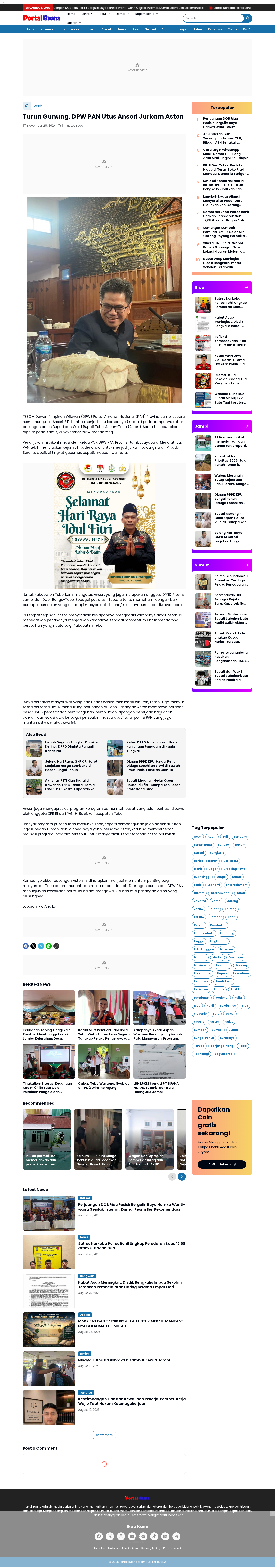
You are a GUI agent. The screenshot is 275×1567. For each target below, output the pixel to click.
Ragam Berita (144, 14)
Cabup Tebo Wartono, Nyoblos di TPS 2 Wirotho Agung (103, 1086)
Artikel (85, 1315)
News (84, 1237)
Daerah (72, 23)
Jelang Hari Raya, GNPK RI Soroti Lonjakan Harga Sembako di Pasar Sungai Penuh (71, 766)
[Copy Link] (56, 946)
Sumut (106, 29)
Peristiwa (215, 29)
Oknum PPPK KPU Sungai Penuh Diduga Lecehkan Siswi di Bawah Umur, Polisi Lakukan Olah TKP (153, 766)
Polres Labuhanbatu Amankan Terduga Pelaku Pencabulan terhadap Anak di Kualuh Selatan (231, 580)
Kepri (183, 29)
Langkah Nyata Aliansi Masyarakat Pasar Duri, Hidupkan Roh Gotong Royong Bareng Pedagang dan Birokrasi (224, 201)
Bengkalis (87, 1276)
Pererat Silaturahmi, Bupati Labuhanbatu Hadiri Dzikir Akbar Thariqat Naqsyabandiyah (231, 618)
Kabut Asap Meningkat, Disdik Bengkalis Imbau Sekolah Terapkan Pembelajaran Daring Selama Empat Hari (130, 1284)
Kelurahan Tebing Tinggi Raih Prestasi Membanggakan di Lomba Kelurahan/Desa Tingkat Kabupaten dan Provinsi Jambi (46, 1034)
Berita (86, 14)
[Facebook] (26, 946)
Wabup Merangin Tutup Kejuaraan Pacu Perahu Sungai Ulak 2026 (230, 480)
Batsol (85, 1198)
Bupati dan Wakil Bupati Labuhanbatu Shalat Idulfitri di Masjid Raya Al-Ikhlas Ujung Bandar (231, 676)
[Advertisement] (137, 67)
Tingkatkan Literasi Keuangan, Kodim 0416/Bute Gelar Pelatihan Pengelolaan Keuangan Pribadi (48, 1088)
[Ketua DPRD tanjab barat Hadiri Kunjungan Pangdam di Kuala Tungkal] (115, 748)
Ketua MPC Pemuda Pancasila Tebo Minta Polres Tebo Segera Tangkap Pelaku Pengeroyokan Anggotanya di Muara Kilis (104, 1034)
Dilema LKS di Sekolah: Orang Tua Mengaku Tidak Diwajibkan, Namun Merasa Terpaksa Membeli (230, 379)
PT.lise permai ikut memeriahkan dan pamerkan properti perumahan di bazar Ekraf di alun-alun (43, 1160)
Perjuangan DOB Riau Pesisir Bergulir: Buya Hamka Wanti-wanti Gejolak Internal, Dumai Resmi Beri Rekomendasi (131, 1207)
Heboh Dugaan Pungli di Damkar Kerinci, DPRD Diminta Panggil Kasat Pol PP (71, 746)
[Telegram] (41, 946)
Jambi (120, 14)
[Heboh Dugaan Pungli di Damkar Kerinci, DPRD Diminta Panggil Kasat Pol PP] (34, 748)
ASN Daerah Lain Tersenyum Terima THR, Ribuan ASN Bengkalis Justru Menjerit (222, 138)
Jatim (197, 29)
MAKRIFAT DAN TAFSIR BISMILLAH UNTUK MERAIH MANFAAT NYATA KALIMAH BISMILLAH (130, 1323)
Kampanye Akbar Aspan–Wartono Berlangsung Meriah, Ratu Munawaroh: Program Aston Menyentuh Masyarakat (158, 1034)
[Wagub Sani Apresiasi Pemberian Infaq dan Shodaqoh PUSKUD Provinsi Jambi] (149, 1139)
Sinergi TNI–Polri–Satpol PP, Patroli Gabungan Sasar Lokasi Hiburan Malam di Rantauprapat (225, 247)
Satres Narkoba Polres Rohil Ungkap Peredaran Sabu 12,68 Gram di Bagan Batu (202, 8)
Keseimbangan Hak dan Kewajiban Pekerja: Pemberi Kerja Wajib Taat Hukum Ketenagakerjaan (132, 1401)
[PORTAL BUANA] (42, 18)
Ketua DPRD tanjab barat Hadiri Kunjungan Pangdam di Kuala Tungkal (152, 746)
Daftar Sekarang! (222, 1164)
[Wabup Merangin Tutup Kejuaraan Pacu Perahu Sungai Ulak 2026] (203, 482)
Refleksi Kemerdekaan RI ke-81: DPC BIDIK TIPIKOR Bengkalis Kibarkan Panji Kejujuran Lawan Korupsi (223, 185)
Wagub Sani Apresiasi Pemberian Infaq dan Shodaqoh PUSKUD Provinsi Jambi (146, 1160)
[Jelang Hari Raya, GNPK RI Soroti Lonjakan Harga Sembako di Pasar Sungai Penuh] (34, 768)
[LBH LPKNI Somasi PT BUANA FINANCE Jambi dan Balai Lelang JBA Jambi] (159, 1061)
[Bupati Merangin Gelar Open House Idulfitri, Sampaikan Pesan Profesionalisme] (115, 787)
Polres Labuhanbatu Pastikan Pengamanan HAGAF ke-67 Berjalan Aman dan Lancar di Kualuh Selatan (231, 657)
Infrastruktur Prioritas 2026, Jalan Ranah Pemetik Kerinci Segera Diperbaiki (231, 460)
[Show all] (246, 287)
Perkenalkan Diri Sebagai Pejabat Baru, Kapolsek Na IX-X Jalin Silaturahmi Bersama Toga (229, 599)
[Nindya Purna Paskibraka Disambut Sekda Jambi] (49, 1368)
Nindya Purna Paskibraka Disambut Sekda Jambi (124, 1360)
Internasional (70, 29)
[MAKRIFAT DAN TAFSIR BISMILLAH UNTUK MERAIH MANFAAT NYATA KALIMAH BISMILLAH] (49, 1329)
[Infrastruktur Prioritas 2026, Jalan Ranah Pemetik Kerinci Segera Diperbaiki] (203, 462)
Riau (103, 14)
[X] (33, 946)
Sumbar (168, 29)
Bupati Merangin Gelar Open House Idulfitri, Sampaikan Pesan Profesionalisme (153, 785)
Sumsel (150, 29)
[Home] (27, 106)
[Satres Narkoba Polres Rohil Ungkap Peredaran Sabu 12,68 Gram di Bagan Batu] (49, 1252)
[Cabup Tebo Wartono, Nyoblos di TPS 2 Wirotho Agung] (104, 1061)
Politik (232, 29)
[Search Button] (248, 18)
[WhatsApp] (49, 946)
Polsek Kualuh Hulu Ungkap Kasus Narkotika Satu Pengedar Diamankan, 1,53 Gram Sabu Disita (229, 637)
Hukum (91, 29)
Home (71, 14)
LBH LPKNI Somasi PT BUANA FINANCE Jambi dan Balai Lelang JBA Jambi (156, 1088)
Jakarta (86, 1393)
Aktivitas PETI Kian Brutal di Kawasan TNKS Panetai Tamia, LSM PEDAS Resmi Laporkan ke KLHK (70, 785)
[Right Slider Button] (248, 29)
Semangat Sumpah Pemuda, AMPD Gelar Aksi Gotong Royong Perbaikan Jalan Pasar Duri (225, 232)
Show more (104, 1435)
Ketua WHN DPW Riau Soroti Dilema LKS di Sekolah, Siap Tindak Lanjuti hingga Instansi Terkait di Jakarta (230, 360)
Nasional (47, 29)
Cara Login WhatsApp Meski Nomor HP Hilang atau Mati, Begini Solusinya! (225, 154)
